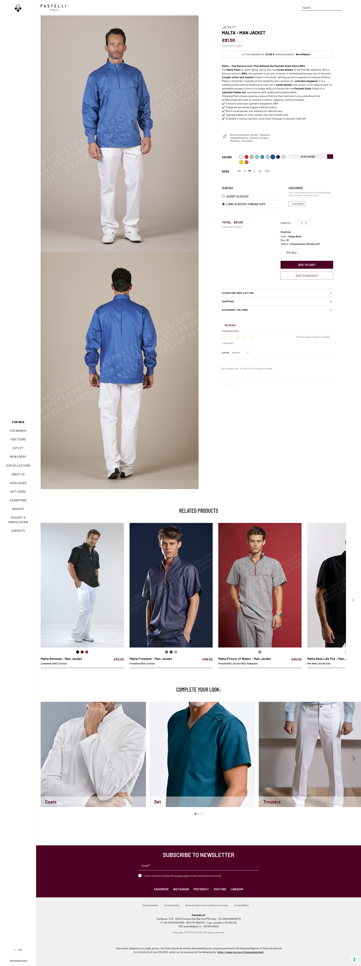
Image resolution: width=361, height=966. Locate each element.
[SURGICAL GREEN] (262, 157)
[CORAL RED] (246, 157)
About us (18, 474)
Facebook (161, 889)
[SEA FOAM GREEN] (257, 157)
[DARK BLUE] (278, 157)
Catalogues (18, 483)
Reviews (230, 325)
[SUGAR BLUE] (272, 157)
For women (18, 430)
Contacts (18, 530)
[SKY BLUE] (267, 157)
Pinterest (201, 889)
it (15, 949)
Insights (18, 509)
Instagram (181, 889)
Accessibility (241, 905)
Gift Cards (18, 491)
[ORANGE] (246, 162)
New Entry (18, 456)
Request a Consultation (18, 520)
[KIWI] (251, 157)
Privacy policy (150, 905)
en (20, 949)
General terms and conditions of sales (206, 905)
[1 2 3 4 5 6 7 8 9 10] (304, 223)
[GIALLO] (241, 162)
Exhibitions (18, 500)
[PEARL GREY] (283, 157)
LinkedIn (237, 889)
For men (18, 422)
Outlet (18, 448)
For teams (18, 439)
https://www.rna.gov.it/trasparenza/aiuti (240, 952)
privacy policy (182, 875)
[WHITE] (241, 157)
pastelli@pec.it (192, 926)
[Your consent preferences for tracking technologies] (354, 959)
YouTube (219, 889)
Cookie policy (171, 905)
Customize (298, 203)
